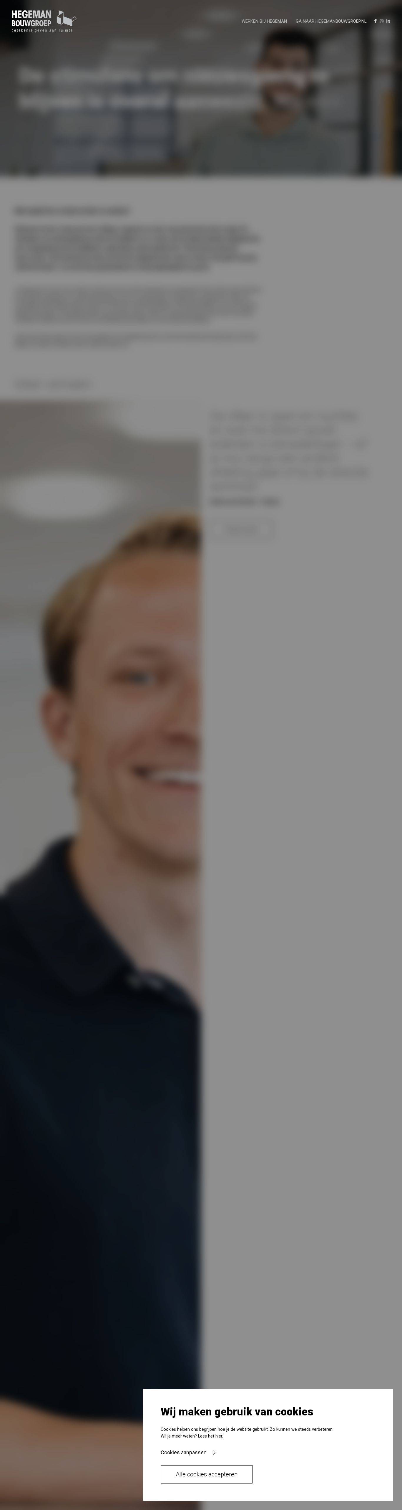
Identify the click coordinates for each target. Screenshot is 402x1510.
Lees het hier (210, 1436)
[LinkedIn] (388, 21)
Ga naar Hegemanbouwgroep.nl (331, 21)
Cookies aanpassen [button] (184, 1452)
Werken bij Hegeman (264, 21)
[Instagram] (381, 21)
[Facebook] (375, 21)
